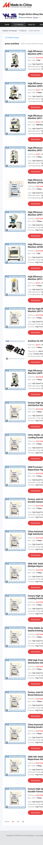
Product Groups (13, 37)
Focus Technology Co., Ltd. (30, 835)
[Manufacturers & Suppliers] (17, 5)
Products (19, 24)
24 (13, 822)
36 (18, 821)
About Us (31, 24)
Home (7, 24)
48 (23, 821)
